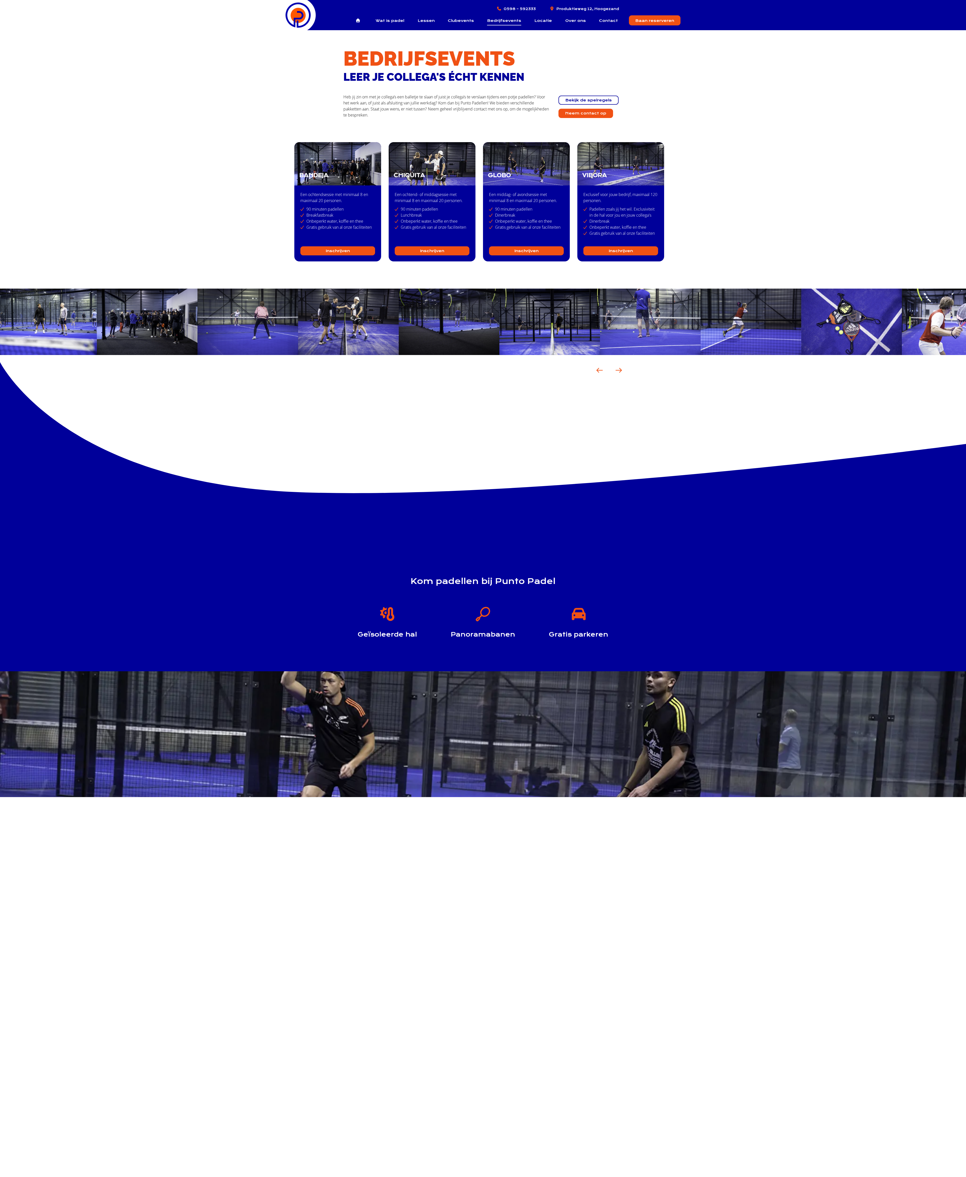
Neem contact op (585, 113)
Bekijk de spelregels (588, 100)
